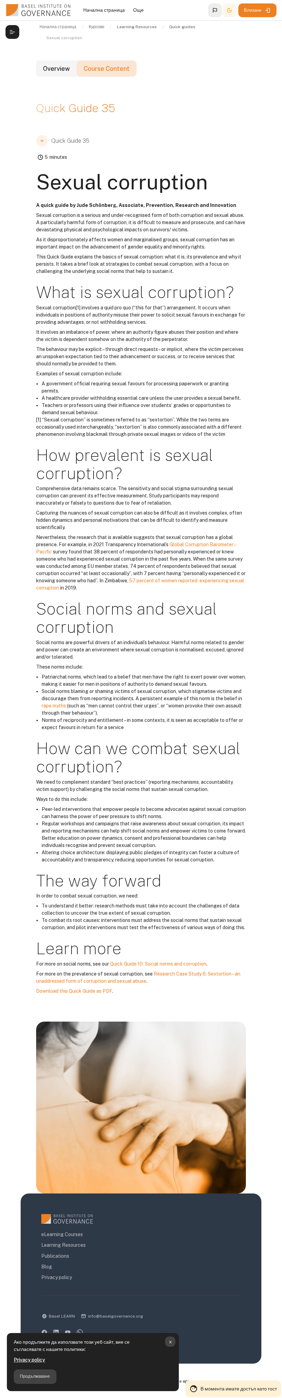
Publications (55, 1256)
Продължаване (35, 1376)
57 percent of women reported (163, 580)
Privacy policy (29, 1360)
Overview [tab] (56, 68)
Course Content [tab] (107, 68)
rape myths (54, 705)
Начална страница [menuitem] (104, 10)
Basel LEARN (62, 1316)
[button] (215, 10)
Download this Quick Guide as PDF (74, 991)
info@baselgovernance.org (115, 1316)
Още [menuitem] (138, 10)
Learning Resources (63, 1245)
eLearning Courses (62, 1234)
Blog (46, 1266)
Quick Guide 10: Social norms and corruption (158, 964)
